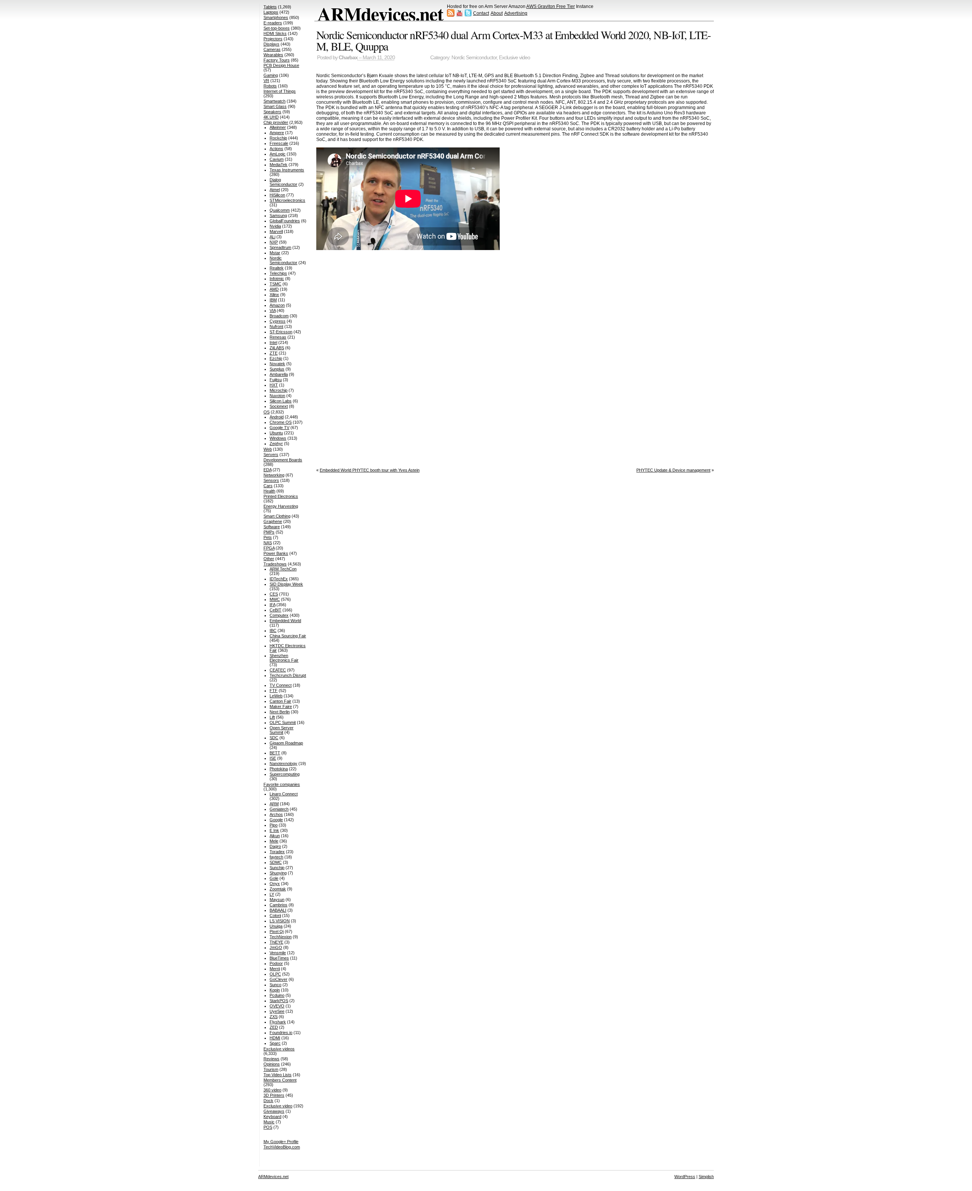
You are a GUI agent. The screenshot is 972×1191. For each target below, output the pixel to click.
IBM (273, 300)
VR (266, 80)
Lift (272, 717)
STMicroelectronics (287, 200)
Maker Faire (281, 706)
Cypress (278, 321)
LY (272, 894)
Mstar (275, 252)
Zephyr (276, 443)
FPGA (269, 548)
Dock (268, 1100)
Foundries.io (281, 1032)
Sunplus (277, 369)
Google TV (279, 427)
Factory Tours (277, 60)
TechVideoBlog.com (282, 1147)
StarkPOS (279, 1000)
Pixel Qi (277, 931)
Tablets (270, 7)
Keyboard (272, 1116)
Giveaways (274, 1111)
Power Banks (276, 553)
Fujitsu (276, 379)
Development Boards (283, 460)
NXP (274, 242)
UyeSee (277, 1011)
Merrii (275, 968)
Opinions (272, 1064)
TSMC (275, 284)
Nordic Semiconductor (474, 57)
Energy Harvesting (281, 506)
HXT (274, 385)
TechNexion (281, 936)
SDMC (276, 862)
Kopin (275, 990)
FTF (274, 690)
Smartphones (276, 17)
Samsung (278, 215)
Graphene (273, 521)
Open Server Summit (281, 730)
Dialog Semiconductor (283, 182)
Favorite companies (282, 784)
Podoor (276, 963)
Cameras (272, 49)
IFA (272, 604)
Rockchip (278, 138)
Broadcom (279, 316)
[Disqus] (515, 357)
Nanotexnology (283, 763)
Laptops (271, 12)
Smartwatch (275, 101)
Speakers (272, 111)
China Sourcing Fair (288, 636)
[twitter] (468, 15)
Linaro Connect (284, 794)
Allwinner (278, 127)
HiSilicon (277, 195)
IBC (273, 630)
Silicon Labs (281, 401)
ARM (274, 803)
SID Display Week (286, 584)
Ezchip (276, 358)
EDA (267, 469)
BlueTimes (279, 958)
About (497, 13)
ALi (272, 236)
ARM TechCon (283, 569)
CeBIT (275, 610)
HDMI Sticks (275, 33)
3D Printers (274, 1095)
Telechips (278, 273)
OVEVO (277, 1006)
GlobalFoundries (285, 221)
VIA (273, 310)
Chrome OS (281, 422)
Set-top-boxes (277, 28)
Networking (274, 475)
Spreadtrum (280, 247)
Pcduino (277, 995)
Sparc (275, 1043)
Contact (481, 13)
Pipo (274, 825)
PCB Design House (281, 65)
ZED (274, 1027)
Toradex (277, 851)
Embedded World (285, 620)
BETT (275, 753)
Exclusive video (514, 57)
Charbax (348, 57)
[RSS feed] (450, 15)
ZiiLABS (277, 347)
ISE (273, 758)
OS (267, 412)
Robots (270, 86)
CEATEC (278, 670)
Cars (268, 485)
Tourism (271, 1069)
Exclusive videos (279, 1049)
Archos (276, 814)
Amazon (277, 305)
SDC (274, 737)
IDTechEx (279, 578)
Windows (278, 438)
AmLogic (278, 154)
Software (272, 526)
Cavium (277, 159)
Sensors (271, 480)
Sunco (275, 984)
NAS (268, 542)
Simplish (706, 1176)
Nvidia (275, 226)
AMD (274, 289)
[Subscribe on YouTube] (459, 15)
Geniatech (279, 809)
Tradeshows (275, 564)
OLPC (275, 974)
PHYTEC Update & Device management (673, 470)
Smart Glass (275, 106)
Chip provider (276, 122)
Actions (276, 148)
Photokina (279, 769)
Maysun (277, 899)
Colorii (275, 915)
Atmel (275, 189)
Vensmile (278, 952)
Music (269, 1122)
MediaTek (278, 164)
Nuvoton (277, 395)
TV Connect (281, 685)
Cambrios (278, 905)
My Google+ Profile (281, 1141)
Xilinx (274, 294)
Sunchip (277, 867)
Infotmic (277, 278)
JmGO (276, 947)
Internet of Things (280, 91)
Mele (274, 841)
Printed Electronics (281, 496)
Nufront (276, 326)
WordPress (684, 1176)
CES (274, 594)
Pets (268, 537)
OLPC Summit (283, 722)
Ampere (277, 132)
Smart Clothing (277, 516)
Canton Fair (280, 701)
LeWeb (276, 696)
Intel (273, 342)
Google (276, 819)
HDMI (275, 1038)
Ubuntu (276, 433)
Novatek (277, 363)
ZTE (274, 353)
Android (277, 417)
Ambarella (279, 374)
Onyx (275, 883)
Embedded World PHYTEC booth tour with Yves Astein (370, 470)
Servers (271, 454)
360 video (272, 1090)
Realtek (277, 268)
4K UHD (271, 117)
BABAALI (278, 910)
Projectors (273, 38)
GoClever (278, 979)
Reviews (271, 1058)
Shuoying (278, 873)
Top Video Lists (278, 1074)
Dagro (275, 846)
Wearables (273, 54)
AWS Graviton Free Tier (550, 6)
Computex (279, 615)
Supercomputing (285, 774)
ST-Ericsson (281, 331)
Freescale (279, 143)
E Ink (274, 830)
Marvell (276, 231)
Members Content (280, 1080)
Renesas (278, 337)
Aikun (275, 835)
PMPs (269, 532)
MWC (275, 599)
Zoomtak (278, 889)
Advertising (515, 13)
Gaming (271, 75)
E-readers (273, 23)
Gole (274, 878)
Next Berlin (280, 712)
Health (269, 491)
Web (268, 449)
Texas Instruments (287, 170)
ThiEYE (276, 942)
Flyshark (278, 1022)
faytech (276, 857)
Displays (271, 44)
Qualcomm (280, 210)
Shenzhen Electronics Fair (284, 657)
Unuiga (276, 926)
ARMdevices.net (380, 13)
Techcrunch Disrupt (288, 675)
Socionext (279, 406)
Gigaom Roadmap (286, 743)
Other (269, 558)
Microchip (278, 390)
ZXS (274, 1016)
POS (268, 1127)
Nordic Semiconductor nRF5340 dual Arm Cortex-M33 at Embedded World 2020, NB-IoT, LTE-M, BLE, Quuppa (513, 40)
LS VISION (280, 921)
